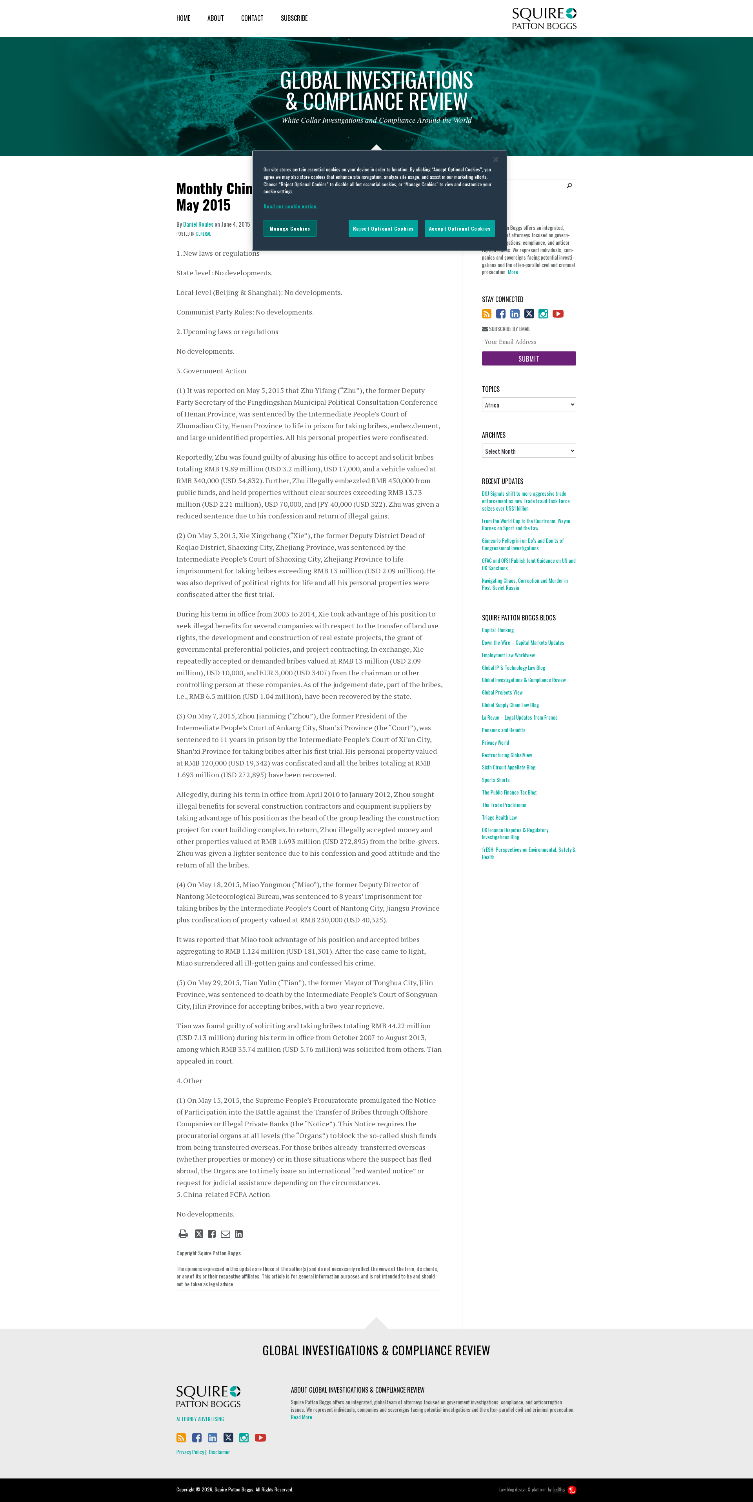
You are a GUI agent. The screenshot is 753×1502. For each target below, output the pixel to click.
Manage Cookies (290, 228)
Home (183, 18)
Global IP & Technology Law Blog (513, 667)
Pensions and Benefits (504, 730)
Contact (252, 18)
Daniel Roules (198, 224)
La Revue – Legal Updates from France (520, 717)
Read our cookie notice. (291, 206)
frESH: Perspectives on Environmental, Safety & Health (529, 853)
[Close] (495, 159)
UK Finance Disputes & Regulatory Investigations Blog (515, 833)
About (215, 18)
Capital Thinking (498, 630)
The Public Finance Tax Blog (509, 792)
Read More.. (303, 1417)
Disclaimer (219, 1452)
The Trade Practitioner (504, 805)
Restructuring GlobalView (507, 755)
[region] (379, 200)
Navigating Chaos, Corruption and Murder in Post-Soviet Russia (525, 584)
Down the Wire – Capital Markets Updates (523, 642)
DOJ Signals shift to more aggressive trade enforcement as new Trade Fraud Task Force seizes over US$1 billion (526, 501)
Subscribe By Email (509, 329)
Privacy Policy (190, 1452)
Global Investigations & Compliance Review (524, 680)
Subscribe (294, 18)
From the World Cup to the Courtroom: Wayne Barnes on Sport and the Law (526, 524)
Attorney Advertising (200, 1419)
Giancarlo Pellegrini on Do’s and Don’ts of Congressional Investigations (523, 544)
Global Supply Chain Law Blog (510, 705)
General (203, 234)
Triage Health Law (499, 817)
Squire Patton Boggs (545, 18)
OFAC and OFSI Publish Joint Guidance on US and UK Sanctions (529, 564)
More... (515, 272)
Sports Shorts (496, 780)
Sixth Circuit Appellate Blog (508, 767)
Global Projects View (502, 692)
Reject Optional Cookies (383, 228)
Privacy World (495, 742)
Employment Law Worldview (508, 655)
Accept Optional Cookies (460, 228)
